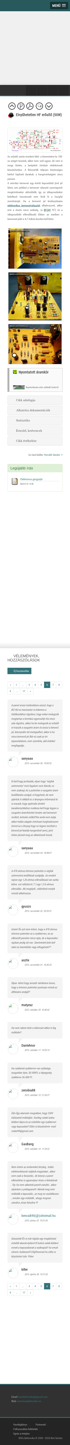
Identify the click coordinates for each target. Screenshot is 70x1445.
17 (24, 691)
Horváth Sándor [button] (52, 454)
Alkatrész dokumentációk (32, 410)
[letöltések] (61, 1411)
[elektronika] (20, 1411)
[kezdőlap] (10, 1411)
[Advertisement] (35, 47)
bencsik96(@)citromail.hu (38, 1216)
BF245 (47, 209)
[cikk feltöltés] (40, 1411)
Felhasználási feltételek (25, 1429)
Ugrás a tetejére (21, 1433)
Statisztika (22, 420)
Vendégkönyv (20, 1424)
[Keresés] (63, 90)
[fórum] (51, 1411)
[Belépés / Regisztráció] (31, 90)
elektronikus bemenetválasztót (23, 205)
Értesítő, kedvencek (28, 430)
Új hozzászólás (20, 670)
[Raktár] (53, 90)
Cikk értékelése (26, 441)
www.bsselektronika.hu (29, 1401)
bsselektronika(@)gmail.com (33, 1396)
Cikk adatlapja (25, 400)
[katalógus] (30, 1411)
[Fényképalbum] (42, 90)
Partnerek (41, 1424)
